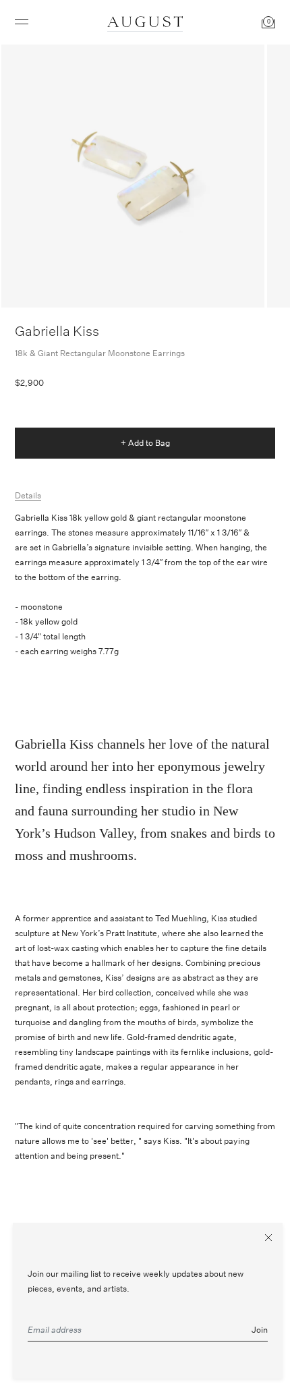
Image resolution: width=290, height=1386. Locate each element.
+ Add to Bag (145, 443)
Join (260, 1329)
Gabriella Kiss (57, 331)
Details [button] (28, 495)
